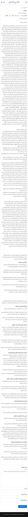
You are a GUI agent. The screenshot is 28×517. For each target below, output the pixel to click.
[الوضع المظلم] (4, 2)
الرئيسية (24, 7)
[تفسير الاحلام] (14, 2)
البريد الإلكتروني (24, 494)
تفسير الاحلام (5, 514)
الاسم (25, 488)
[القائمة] (26, 2)
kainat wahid (23, 15)
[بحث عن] (1, 2)
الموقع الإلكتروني (24, 500)
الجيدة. (18, 409)
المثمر (18, 420)
